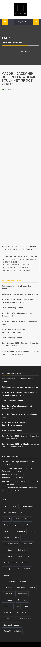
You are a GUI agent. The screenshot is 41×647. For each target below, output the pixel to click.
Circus (17, 519)
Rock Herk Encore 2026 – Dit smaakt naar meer (19, 322)
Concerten (21, 257)
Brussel (7, 519)
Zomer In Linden (24, 619)
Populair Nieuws (24, 22)
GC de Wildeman (11, 544)
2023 (15, 506)
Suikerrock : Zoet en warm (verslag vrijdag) (20, 294)
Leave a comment (25, 270)
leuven (11, 265)
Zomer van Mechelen (12, 631)
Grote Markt (25, 259)
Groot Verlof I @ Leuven (12, 338)
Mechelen (21, 587)
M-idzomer (8, 587)
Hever (24, 562)
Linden (6, 575)
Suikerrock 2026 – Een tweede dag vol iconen (18, 287)
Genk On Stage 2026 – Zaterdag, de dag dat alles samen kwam (20, 344)
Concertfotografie (22, 525)
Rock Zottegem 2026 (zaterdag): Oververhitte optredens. (15, 331)
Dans (6, 531)
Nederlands (22, 594)
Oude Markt (22, 600)
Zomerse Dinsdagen (12, 625)
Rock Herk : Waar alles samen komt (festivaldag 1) (17, 314)
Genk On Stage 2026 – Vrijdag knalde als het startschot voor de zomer (20, 352)
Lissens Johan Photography (15, 581)
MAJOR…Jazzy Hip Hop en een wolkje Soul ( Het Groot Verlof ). (19, 79)
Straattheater (21, 612)
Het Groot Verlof (10, 562)
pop (17, 606)
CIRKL (28, 519)
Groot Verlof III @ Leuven (12, 308)
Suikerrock (8, 619)
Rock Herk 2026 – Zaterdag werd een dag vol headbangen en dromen (19, 301)
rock (26, 606)
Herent (19, 556)
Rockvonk (19, 267)
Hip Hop (7, 569)
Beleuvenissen (11, 259)
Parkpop (7, 606)
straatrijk (7, 612)
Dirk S (32, 531)
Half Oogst (8, 550)
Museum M (8, 594)
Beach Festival (28, 506)
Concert (7, 525)
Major (18, 265)
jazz (17, 569)
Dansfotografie (19, 531)
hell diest (8, 556)
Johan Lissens (7, 468)
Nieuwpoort (8, 600)
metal (32, 587)
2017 (6, 506)
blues (23, 513)
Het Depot (31, 556)
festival (7, 537)
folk (17, 537)
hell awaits (22, 550)
